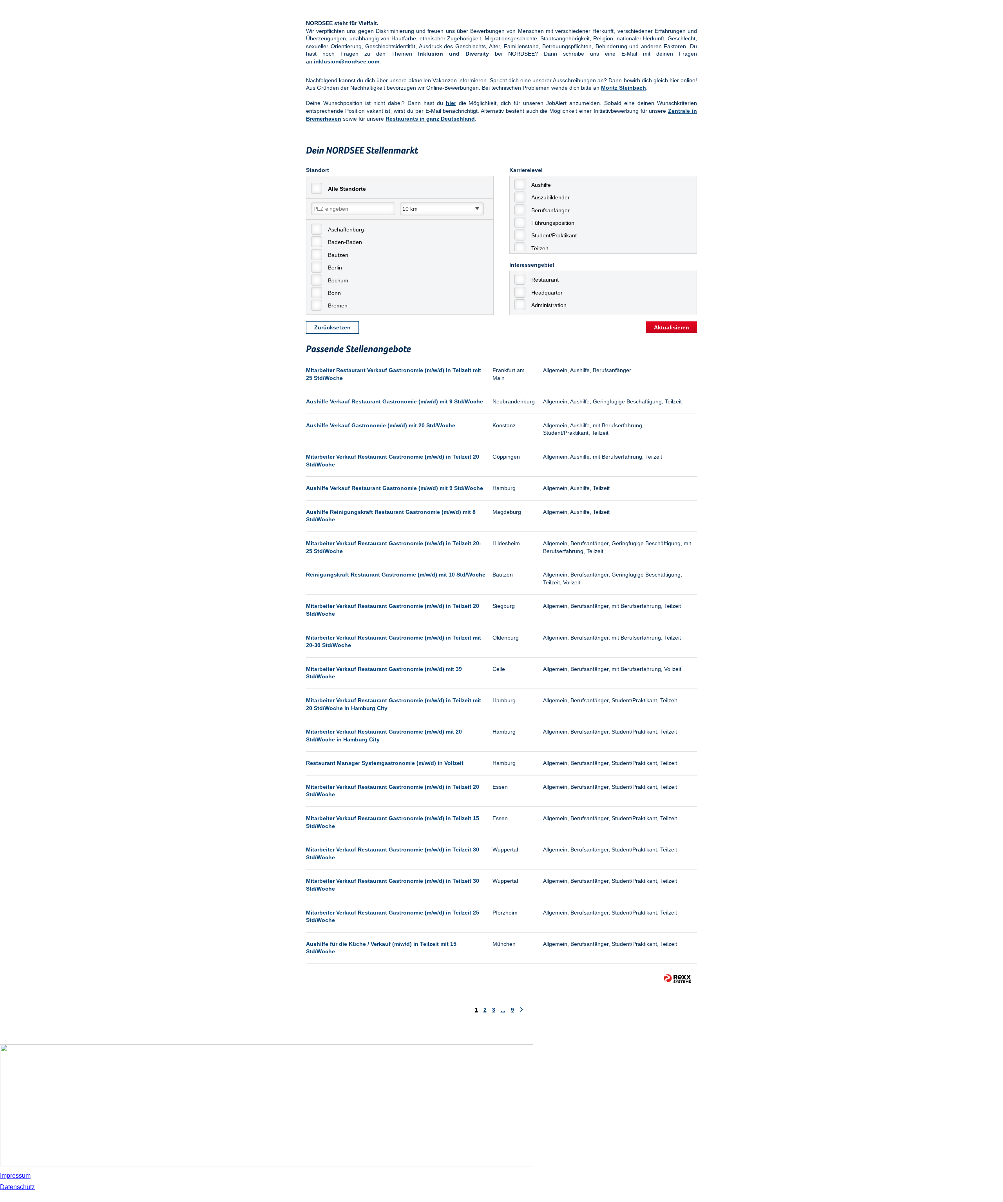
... (503, 1010)
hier (451, 103)
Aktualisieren (671, 327)
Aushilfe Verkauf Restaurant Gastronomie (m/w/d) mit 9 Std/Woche (394, 401)
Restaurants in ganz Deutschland (430, 119)
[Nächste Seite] (521, 1010)
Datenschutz (17, 1187)
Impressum (15, 1175)
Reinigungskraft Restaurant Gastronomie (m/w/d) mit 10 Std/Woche (395, 574)
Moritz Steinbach (623, 88)
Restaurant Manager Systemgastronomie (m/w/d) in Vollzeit (384, 763)
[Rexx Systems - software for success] (677, 978)
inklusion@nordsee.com (346, 61)
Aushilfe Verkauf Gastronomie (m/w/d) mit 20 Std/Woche (380, 425)
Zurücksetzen (332, 327)
